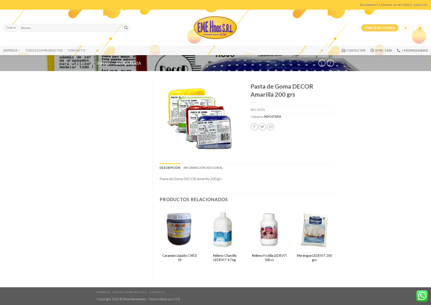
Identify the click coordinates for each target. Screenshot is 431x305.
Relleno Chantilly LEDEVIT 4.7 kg (225, 258)
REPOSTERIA (128, 63)
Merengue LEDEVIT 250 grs (314, 258)
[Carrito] (420, 27)
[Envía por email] (270, 127)
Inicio (103, 63)
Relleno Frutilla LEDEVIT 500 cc (269, 258)
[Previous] (159, 239)
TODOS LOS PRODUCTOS (44, 50)
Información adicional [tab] (203, 168)
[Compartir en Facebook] (254, 127)
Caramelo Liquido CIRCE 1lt (179, 258)
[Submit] (126, 28)
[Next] (334, 239)
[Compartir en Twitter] (262, 127)
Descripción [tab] (170, 168)
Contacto (76, 50)
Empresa (10, 50)
